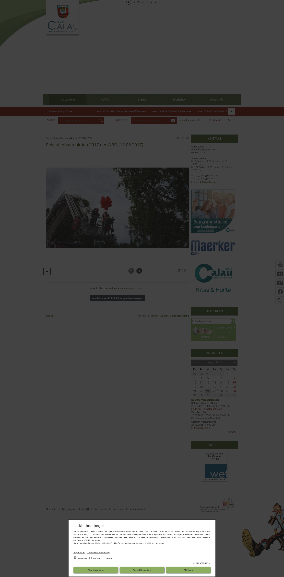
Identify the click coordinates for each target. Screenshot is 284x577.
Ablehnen (188, 570)
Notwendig (82, 558)
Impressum (79, 552)
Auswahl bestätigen (142, 570)
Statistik (108, 558)
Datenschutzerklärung (98, 552)
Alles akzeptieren (96, 570)
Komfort (96, 558)
